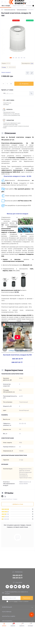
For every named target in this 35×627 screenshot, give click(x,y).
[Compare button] (32, 73)
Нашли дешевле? (6, 72)
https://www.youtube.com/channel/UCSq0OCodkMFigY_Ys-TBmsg (15, 586)
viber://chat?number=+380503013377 (19, 586)
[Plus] (11, 83)
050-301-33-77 (17, 575)
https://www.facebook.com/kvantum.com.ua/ (7, 586)
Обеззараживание (22, 9)
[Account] (33, 2)
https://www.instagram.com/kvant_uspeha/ (11, 586)
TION (32, 63)
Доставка (10, 100)
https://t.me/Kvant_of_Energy (27, 586)
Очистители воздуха (9, 9)
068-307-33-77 (18, 578)
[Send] (31, 93)
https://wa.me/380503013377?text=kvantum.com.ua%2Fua (23, 586)
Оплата (9, 109)
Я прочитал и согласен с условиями (18, 601)
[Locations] (30, 2)
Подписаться (26, 598)
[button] (11, 57)
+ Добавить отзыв (17, 504)
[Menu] (2, 2)
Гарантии (10, 120)
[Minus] (3, 83)
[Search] (5, 2)
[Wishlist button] (27, 73)
